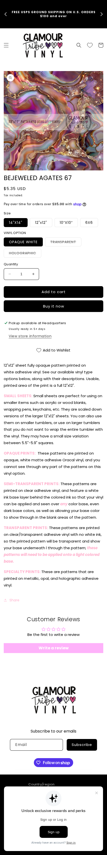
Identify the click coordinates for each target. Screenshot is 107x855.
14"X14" (15, 222)
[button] (6, 45)
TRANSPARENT (65, 242)
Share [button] (14, 600)
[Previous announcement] (5, 14)
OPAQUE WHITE (23, 241)
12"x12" (41, 222)
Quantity (11, 264)
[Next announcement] (101, 14)
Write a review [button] (54, 648)
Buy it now (53, 306)
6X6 (89, 222)
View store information (30, 336)
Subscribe (82, 744)
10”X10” (66, 222)
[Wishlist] (89, 45)
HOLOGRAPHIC (25, 254)
